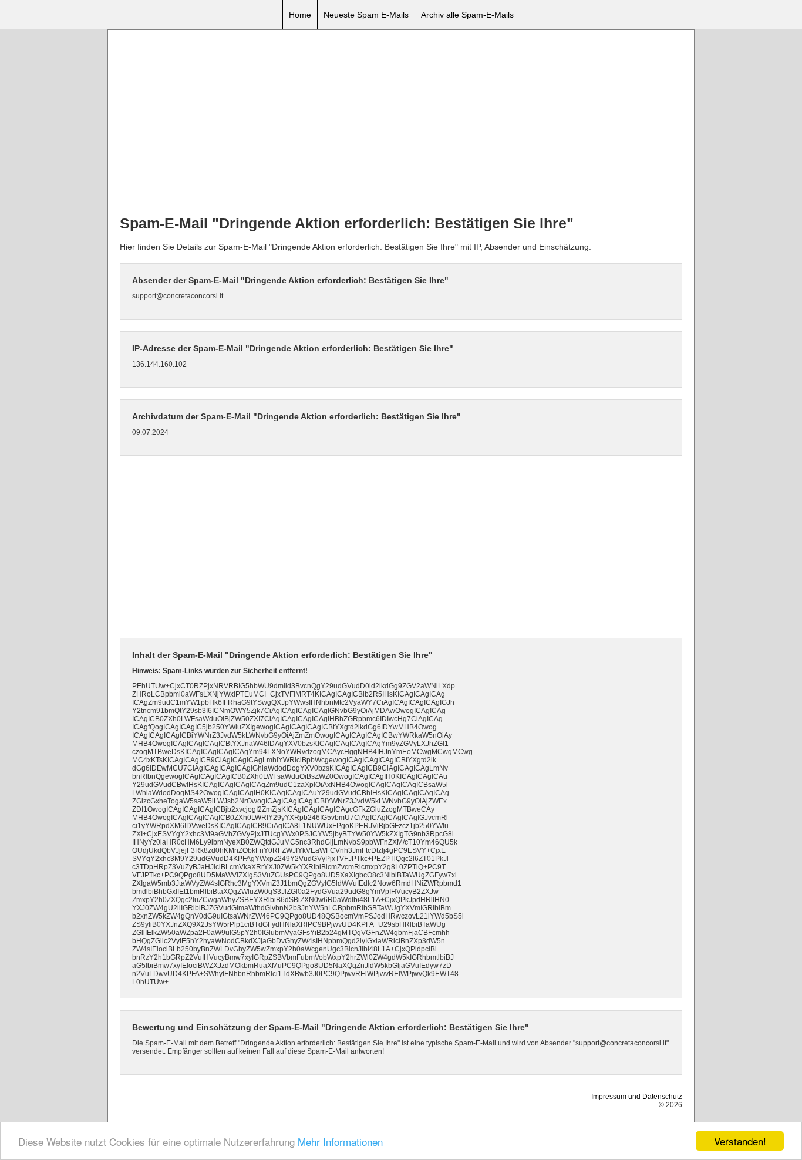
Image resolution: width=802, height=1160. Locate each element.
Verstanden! (740, 1141)
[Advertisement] (401, 124)
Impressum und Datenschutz (636, 1096)
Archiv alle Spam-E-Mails (467, 14)
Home (300, 14)
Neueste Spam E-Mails (366, 14)
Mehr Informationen (340, 1141)
